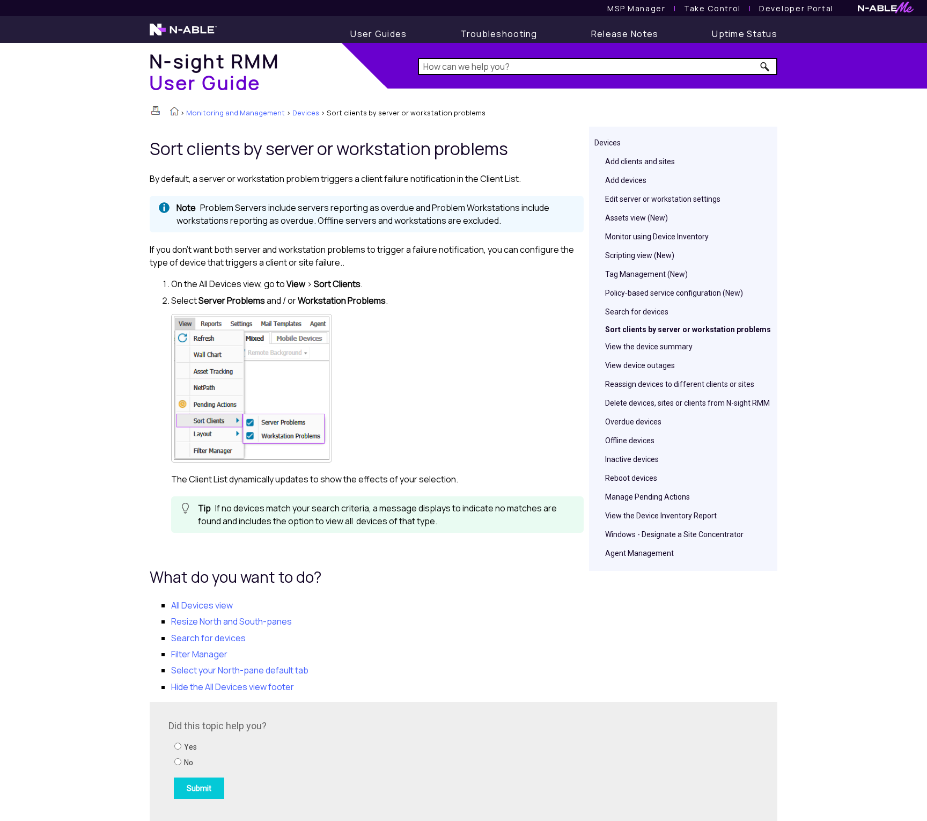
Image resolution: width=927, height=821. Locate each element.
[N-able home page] (183, 34)
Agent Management (639, 553)
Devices (305, 113)
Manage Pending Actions (647, 497)
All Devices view (202, 605)
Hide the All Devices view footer (232, 687)
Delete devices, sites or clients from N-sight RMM (687, 403)
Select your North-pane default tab (239, 670)
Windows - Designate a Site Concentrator (674, 534)
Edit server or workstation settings (662, 199)
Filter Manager (199, 654)
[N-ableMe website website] (886, 10)
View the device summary (649, 346)
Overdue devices (633, 421)
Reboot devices (631, 478)
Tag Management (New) (646, 274)
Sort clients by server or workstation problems (688, 329)
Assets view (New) (636, 218)
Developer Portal (796, 8)
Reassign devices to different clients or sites (679, 384)
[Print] (155, 110)
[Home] (174, 112)
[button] (765, 66)
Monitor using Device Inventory (657, 236)
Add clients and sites (640, 161)
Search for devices (636, 311)
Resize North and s (231, 621)
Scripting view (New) (639, 255)
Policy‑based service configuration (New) (674, 293)
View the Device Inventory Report (661, 515)
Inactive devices (632, 459)
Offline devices (629, 440)
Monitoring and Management (235, 113)
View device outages (640, 365)
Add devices (625, 180)
